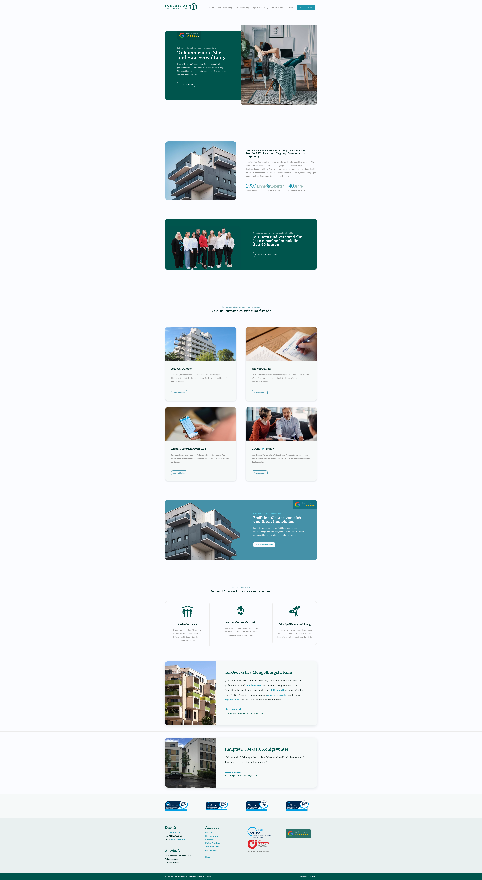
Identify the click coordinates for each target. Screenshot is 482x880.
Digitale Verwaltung (212, 843)
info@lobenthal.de (178, 839)
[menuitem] (210, 7)
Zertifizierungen (211, 850)
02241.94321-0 (175, 832)
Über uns (208, 832)
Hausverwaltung (211, 836)
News (207, 857)
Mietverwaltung (211, 839)
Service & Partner (212, 846)
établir (209, 876)
